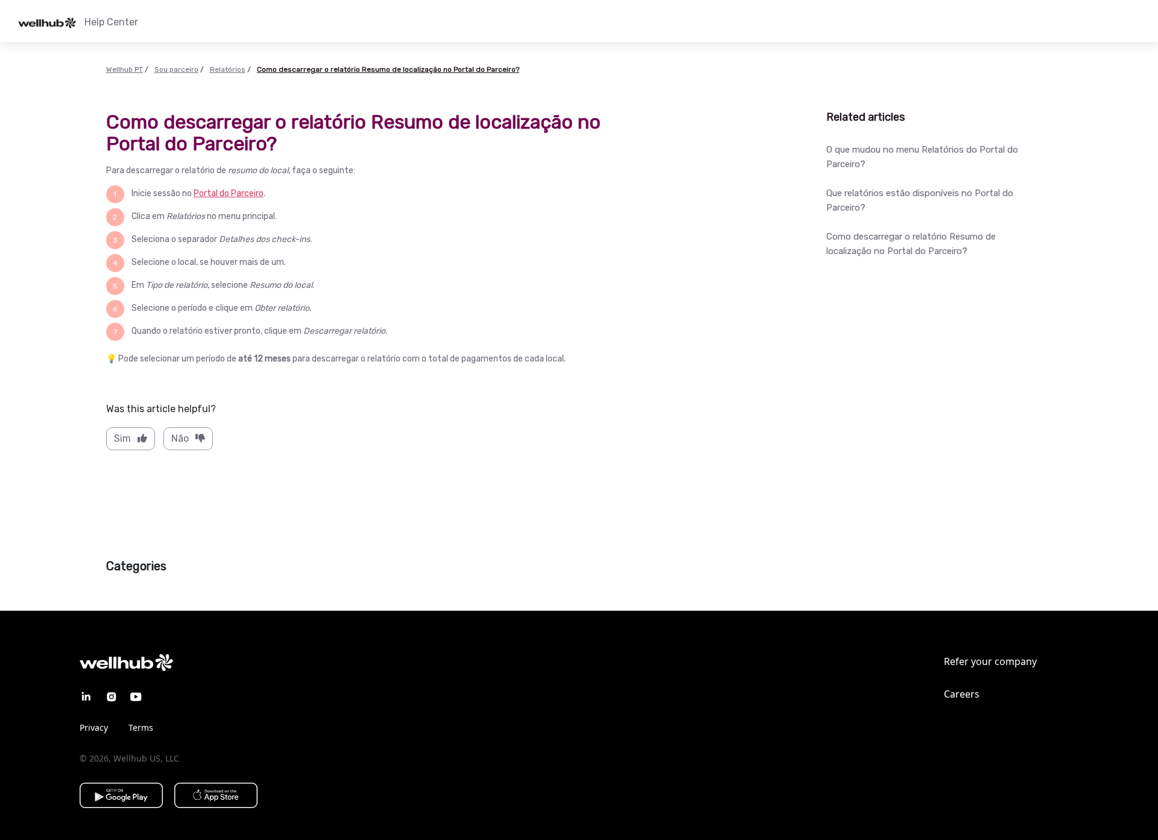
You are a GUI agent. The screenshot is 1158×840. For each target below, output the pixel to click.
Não (180, 438)
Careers (961, 694)
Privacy (94, 727)
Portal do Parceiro (229, 193)
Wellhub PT (124, 69)
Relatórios (227, 69)
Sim (122, 438)
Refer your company (990, 661)
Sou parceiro (176, 69)
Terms (140, 727)
